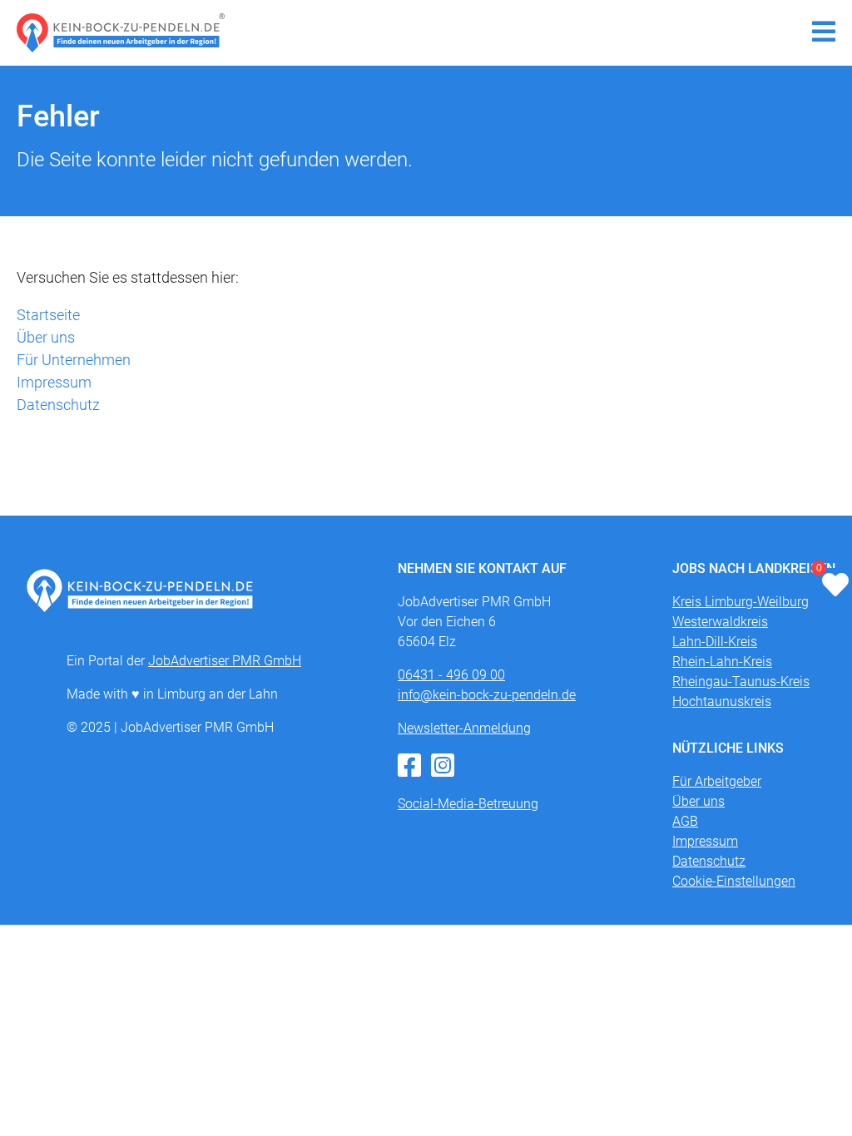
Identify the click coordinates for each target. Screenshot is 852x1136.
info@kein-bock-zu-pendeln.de (487, 695)
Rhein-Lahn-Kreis (722, 661)
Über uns (46, 337)
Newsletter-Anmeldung (464, 728)
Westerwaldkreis (720, 622)
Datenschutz (58, 404)
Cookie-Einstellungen (733, 881)
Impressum (54, 382)
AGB (685, 821)
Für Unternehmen (74, 359)
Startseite (48, 315)
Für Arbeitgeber (716, 781)
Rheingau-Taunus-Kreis (741, 681)
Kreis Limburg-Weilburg (740, 602)
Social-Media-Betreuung (468, 804)
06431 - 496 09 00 (451, 675)
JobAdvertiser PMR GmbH (224, 661)
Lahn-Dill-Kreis (714, 641)
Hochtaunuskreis (721, 701)
